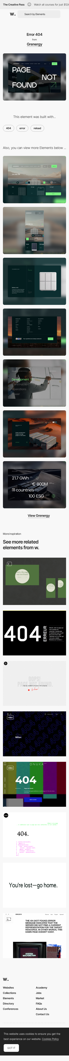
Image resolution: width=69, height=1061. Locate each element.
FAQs (39, 1003)
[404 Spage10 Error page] (34, 935)
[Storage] (34, 281)
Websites (8, 987)
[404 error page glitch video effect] (34, 784)
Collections (9, 992)
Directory (8, 1003)
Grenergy (34, 44)
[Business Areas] (34, 382)
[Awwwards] (12, 14)
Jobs (38, 992)
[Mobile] (34, 230)
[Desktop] (34, 179)
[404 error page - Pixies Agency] (34, 834)
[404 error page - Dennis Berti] (34, 683)
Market (40, 998)
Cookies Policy (50, 1039)
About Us (41, 1008)
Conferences (10, 1008)
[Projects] (34, 433)
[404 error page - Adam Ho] (34, 885)
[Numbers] (34, 484)
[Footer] (34, 332)
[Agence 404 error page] (34, 632)
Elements (8, 998)
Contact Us (42, 1014)
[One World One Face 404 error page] (34, 733)
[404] (34, 581)
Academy (41, 987)
